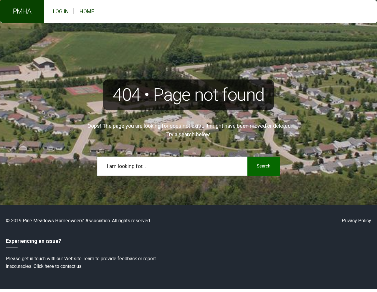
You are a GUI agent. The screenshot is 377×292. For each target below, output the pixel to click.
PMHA (22, 11)
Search (263, 166)
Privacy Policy (356, 220)
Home (87, 11)
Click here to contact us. (58, 266)
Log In (61, 11)
